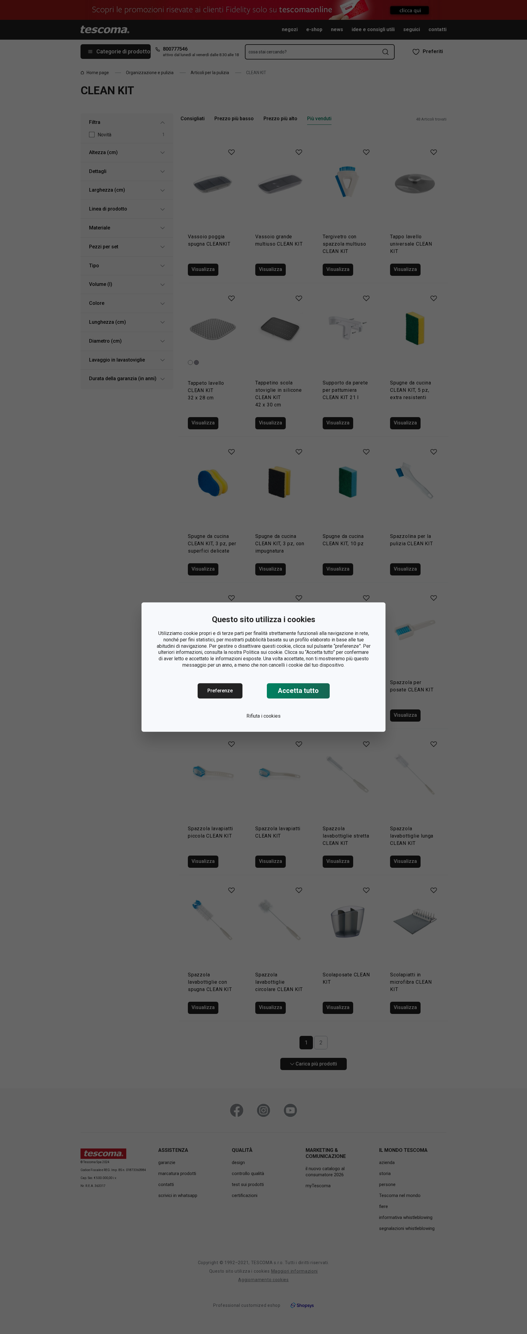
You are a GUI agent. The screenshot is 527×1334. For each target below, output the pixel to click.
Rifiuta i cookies (263, 716)
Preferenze (220, 691)
